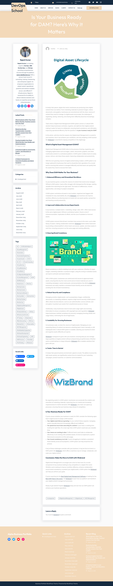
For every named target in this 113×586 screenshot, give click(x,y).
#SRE (32, 336)
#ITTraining (19, 318)
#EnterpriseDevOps (22, 311)
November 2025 (21, 220)
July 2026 (19, 196)
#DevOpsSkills (20, 296)
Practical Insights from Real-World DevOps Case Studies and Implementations (25, 142)
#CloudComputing (28, 262)
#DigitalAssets (20, 308)
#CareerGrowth (20, 259)
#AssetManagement (22, 249)
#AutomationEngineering (23, 255)
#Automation (20, 252)
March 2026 (19, 208)
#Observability (30, 324)
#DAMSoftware (20, 280)
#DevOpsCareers (21, 290)
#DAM (32, 277)
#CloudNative (20, 271)
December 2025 (21, 217)
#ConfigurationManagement (24, 274)
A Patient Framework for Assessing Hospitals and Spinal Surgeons (24, 160)
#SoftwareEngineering (22, 336)
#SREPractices (20, 339)
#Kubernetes (28, 318)
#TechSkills (30, 339)
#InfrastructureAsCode (22, 314)
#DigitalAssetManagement (23, 305)
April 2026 (19, 205)
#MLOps (31, 321)
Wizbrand (51, 140)
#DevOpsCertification (22, 293)
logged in (56, 514)
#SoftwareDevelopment (23, 333)
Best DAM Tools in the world (54, 478)
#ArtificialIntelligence (26, 246)
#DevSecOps (20, 302)
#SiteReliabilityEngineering (23, 330)
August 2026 (20, 193)
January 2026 (20, 214)
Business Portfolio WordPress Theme (46, 583)
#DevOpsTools (30, 296)
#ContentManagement (22, 277)
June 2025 (19, 229)
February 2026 (20, 211)
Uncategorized (21, 179)
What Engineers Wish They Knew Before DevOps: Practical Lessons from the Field (25, 121)
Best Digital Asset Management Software (73, 476)
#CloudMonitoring (21, 268)
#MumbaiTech (20, 324)
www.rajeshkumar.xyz (23, 75)
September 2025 (21, 226)
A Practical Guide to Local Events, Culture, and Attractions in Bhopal (25, 151)
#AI (17, 246)
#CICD (29, 259)
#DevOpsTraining (21, 299)
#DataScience (20, 283)
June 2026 (19, 199)
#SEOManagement (21, 327)
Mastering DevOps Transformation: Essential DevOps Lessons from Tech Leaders (23, 131)
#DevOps (29, 283)
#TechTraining (20, 342)
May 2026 (19, 202)
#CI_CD (19, 262)
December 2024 (21, 232)
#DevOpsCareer (21, 286)
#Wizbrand (29, 342)
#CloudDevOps (20, 265)
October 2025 (20, 223)
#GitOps (31, 311)
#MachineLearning (21, 321)
